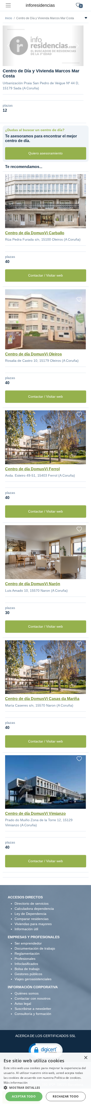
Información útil (26, 929)
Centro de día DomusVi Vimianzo (35, 813)
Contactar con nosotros (32, 998)
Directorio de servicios (32, 903)
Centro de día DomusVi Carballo (34, 233)
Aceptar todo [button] (24, 1096)
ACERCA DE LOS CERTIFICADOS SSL (45, 1036)
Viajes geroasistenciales (33, 979)
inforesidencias (40, 5)
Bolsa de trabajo (27, 969)
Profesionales (25, 959)
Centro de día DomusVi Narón (32, 584)
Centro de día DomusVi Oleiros (33, 354)
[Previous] (9, 45)
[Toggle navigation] (8, 5)
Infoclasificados (26, 964)
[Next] (77, 45)
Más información (16, 1083)
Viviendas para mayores (33, 924)
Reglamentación (27, 953)
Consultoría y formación (33, 1014)
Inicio (8, 18)
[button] (46, 1050)
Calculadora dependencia (34, 909)
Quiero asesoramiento (45, 153)
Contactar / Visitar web (45, 275)
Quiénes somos (27, 993)
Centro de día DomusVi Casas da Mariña (42, 699)
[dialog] (45, 1079)
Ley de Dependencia (30, 914)
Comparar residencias (32, 919)
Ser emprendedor (28, 943)
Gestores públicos (28, 974)
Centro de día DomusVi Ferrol (32, 469)
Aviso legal (23, 1003)
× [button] (85, 1058)
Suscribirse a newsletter (33, 1009)
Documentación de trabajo (35, 948)
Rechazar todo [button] (66, 1096)
